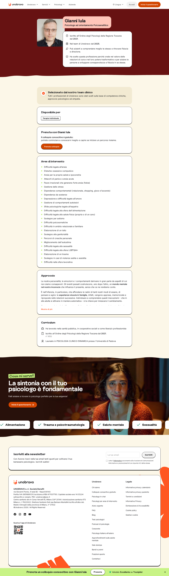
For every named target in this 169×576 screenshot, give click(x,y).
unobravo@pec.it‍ (43, 497)
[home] (15, 4)
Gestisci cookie (132, 515)
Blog (94, 515)
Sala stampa (97, 545)
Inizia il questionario (149, 4)
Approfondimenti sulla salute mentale (103, 539)
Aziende (72, 4)
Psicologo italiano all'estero (103, 533)
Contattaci (96, 559)
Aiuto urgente (97, 506)
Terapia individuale (51, 118)
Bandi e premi (97, 550)
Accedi (132, 4)
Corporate (96, 529)
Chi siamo (96, 487)
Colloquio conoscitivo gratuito (104, 492)
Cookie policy (131, 510)
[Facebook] (14, 514)
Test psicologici (98, 519)
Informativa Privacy (133, 501)
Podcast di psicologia (100, 524)
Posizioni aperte (98, 554)
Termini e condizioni (134, 497)
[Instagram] (19, 514)
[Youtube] (29, 514)
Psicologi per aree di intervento (104, 501)
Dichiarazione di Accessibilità (137, 506)
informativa (117, 461)
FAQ (93, 510)
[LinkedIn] (24, 514)
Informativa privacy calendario (138, 487)
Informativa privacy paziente (137, 492)
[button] (32, 4)
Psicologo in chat (99, 497)
